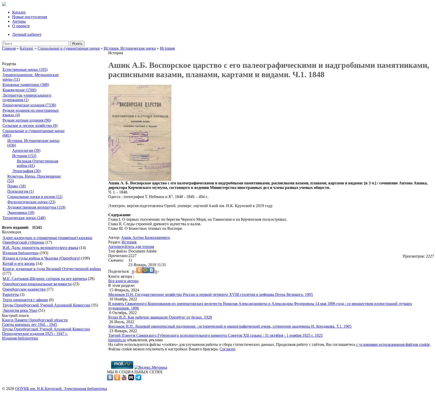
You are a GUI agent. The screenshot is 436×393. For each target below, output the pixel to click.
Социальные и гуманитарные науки (69, 48)
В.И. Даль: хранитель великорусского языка (40, 247)
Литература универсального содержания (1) (27, 97)
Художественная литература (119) (36, 207)
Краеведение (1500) (19, 90)
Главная (9, 48)
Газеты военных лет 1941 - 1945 (29, 324)
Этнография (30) (26, 171)
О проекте (21, 26)
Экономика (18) (20, 212)
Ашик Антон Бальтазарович (145, 237)
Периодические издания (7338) (29, 105)
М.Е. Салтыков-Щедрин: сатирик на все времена (45, 278)
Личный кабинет (26, 34)
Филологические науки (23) (31, 202)
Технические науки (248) (24, 218)
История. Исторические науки (130, 48)
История (167, 48)
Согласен (227, 349)
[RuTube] (131, 379)
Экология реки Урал (20, 310)
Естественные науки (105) (25, 69)
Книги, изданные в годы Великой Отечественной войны (52, 269)
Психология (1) (20, 191)
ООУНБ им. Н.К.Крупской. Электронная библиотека (61, 388)
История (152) (24, 156)
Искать (77, 43)
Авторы (19, 21)
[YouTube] (124, 379)
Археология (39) (26, 150)
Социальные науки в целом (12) (34, 196)
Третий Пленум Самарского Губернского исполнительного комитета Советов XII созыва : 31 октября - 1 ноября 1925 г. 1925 (215, 335)
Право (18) (16, 186)
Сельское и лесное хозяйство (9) (30, 125)
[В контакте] (110, 379)
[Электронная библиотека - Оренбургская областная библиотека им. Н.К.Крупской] (4, 5)
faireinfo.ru (117, 340)
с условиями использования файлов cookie (393, 344)
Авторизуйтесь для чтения (131, 246)
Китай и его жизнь (19, 263)
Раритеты (11, 294)
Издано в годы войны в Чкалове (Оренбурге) (41, 258)
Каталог (19, 12)
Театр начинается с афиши (25, 300)
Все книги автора (123, 281)
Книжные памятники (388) (26, 84)
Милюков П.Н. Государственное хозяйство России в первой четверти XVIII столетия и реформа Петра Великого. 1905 (210, 294)
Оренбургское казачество (24, 289)
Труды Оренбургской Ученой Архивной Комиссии (46, 305)
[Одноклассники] (117, 379)
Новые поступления (29, 17)
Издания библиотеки (21, 253)
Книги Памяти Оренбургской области (35, 320)
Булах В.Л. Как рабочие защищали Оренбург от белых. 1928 (160, 317)
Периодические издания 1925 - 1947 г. (35, 333)
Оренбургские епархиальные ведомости (37, 284)
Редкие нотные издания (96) (27, 120)
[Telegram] (138, 379)
